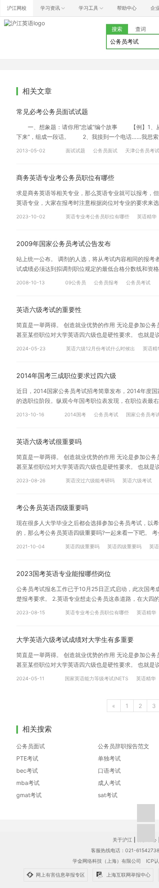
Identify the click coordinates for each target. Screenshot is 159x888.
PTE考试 (27, 758)
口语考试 (109, 770)
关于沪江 (122, 840)
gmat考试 (29, 794)
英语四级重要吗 (82, 546)
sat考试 (107, 794)
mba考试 (28, 782)
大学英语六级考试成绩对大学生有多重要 (75, 639)
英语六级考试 (137, 480)
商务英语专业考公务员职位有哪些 (65, 178)
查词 (140, 29)
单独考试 (109, 758)
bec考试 (27, 770)
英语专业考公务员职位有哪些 (97, 216)
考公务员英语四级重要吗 (52, 507)
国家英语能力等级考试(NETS (96, 678)
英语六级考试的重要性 (49, 310)
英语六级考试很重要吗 (49, 441)
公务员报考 (106, 282)
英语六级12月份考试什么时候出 (100, 348)
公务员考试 (138, 282)
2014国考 (75, 414)
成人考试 (109, 782)
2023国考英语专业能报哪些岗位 (63, 573)
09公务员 (75, 282)
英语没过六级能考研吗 (90, 480)
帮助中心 (127, 8)
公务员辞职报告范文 (123, 746)
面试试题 (75, 150)
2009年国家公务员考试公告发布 (63, 244)
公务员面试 (105, 150)
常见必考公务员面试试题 (52, 112)
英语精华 (147, 216)
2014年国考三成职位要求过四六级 (66, 375)
